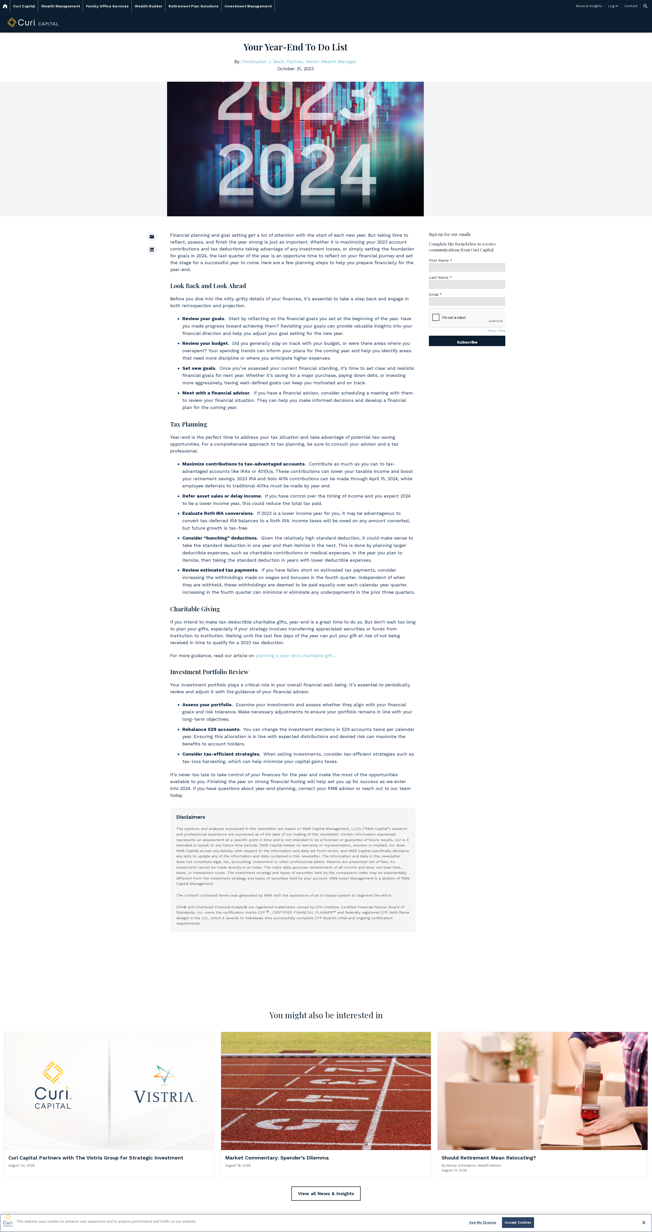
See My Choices (482, 1222)
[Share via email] (152, 237)
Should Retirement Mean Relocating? (489, 1158)
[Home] (5, 6)
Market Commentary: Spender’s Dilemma (277, 1158)
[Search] (645, 6)
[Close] (643, 1222)
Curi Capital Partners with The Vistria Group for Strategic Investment (95, 1158)
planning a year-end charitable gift (294, 655)
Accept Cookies (518, 1222)
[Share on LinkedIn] (152, 250)
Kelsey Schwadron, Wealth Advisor (473, 1165)
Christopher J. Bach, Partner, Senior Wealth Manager (299, 61)
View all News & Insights (326, 1193)
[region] (326, 1223)
